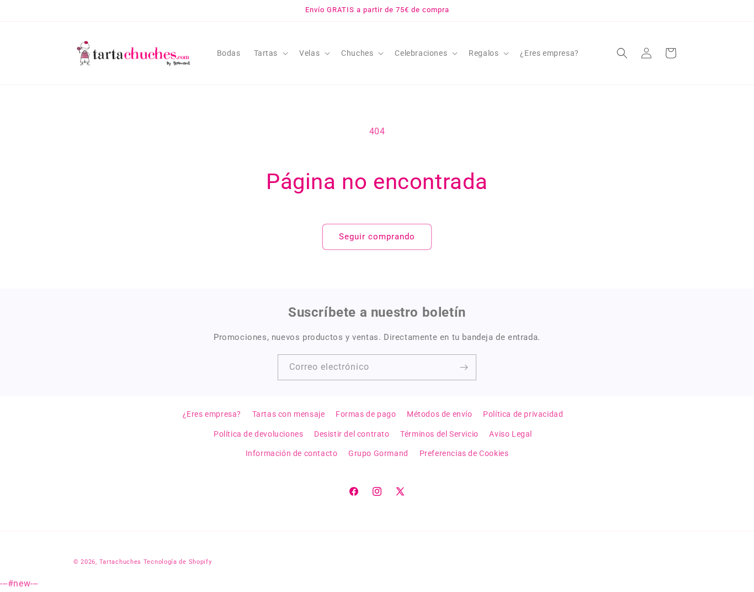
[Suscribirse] (464, 367)
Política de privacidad (523, 414)
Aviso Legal (510, 433)
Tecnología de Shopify (178, 561)
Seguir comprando (377, 237)
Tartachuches (120, 561)
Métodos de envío (439, 414)
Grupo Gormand (378, 452)
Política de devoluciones (258, 433)
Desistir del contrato (352, 433)
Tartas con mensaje (288, 414)
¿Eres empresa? (212, 414)
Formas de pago (366, 414)
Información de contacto (292, 452)
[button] (270, 53)
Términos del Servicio (439, 433)
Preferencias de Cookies (464, 452)
